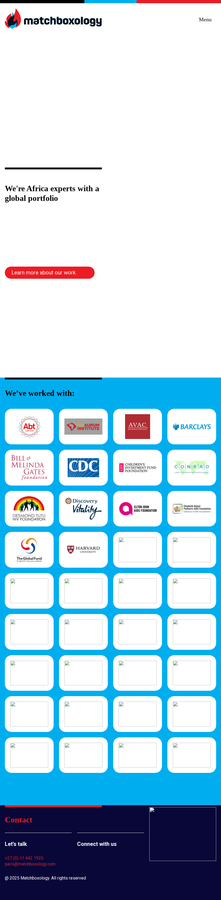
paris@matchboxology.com (30, 864)
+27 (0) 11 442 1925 (24, 858)
